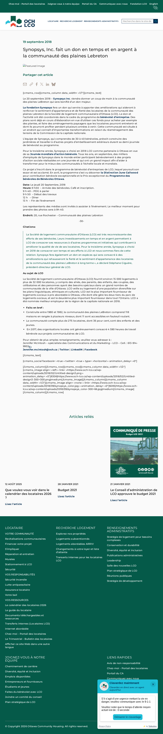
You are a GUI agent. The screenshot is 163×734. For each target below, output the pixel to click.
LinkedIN (77, 349)
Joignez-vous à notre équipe (63, 4)
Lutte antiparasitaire (17, 584)
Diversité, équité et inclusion (124, 550)
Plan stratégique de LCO (122, 570)
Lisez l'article (13, 504)
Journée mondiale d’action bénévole (53, 154)
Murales (10, 559)
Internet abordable (17, 628)
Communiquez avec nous (113, 4)
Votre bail (11, 594)
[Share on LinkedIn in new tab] (47, 84)
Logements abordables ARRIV (75, 543)
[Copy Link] (31, 84)
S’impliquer (12, 548)
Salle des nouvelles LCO (121, 565)
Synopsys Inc (61, 98)
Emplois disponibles (17, 676)
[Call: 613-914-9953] (30, 346)
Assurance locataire (17, 589)
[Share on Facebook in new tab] (37, 84)
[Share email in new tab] (25, 84)
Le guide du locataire (18, 610)
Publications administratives (125, 555)
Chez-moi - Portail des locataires (27, 4)
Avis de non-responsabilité (123, 663)
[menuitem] (27, 4)
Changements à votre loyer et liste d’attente (77, 550)
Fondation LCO (138, 4)
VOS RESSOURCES (16, 600)
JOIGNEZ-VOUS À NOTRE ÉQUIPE (25, 659)
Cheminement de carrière (21, 666)
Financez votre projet (18, 543)
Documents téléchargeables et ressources (24, 617)
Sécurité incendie (16, 579)
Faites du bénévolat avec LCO (23, 691)
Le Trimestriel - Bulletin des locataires (28, 638)
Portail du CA (89, 4)
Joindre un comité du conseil (23, 696)
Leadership (114, 560)
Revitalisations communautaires (25, 538)
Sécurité (10, 569)
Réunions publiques (119, 575)
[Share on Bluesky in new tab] (54, 84)
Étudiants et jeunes (17, 686)
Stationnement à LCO (18, 564)
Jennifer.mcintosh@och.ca (40, 349)
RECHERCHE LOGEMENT (71, 21)
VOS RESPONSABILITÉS (20, 574)
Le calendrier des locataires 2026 (25, 605)
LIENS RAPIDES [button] (119, 657)
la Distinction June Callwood (119, 172)
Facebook (91, 349)
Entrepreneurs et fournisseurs (24, 681)
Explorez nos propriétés (71, 533)
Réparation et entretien (19, 554)
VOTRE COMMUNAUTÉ (19, 533)
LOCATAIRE (53, 21)
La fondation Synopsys (37, 107)
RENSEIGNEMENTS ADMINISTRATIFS (101, 21)
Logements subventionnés (72, 538)
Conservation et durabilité (123, 545)
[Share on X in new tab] (41, 84)
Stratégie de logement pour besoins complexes (129, 538)
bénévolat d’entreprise (114, 117)
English (153, 4)
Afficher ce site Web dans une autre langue (27, 645)
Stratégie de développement (124, 580)
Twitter (64, 349)
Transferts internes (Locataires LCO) (27, 623)
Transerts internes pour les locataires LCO (79, 559)
